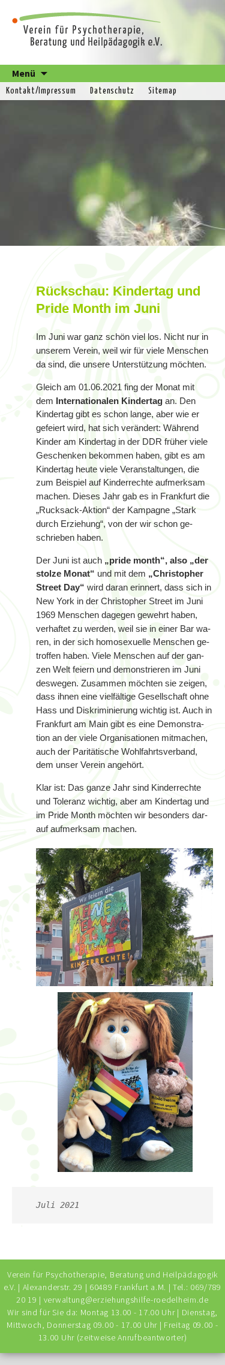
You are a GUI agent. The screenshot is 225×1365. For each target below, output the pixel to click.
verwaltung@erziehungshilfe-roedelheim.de (126, 1299)
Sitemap (162, 91)
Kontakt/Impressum (41, 91)
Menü (23, 73)
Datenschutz (112, 91)
